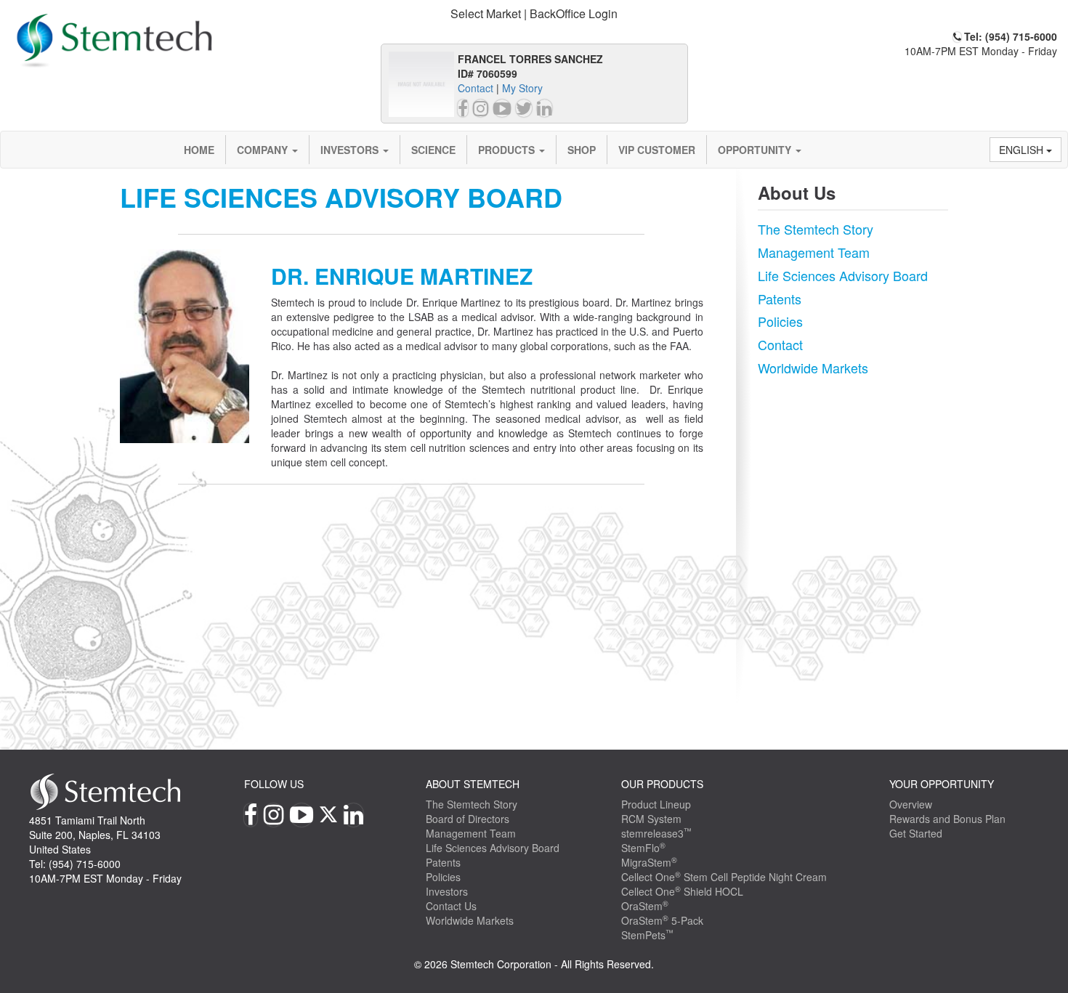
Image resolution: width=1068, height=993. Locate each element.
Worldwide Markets (813, 367)
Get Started (915, 833)
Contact (475, 88)
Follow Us (274, 784)
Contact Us (451, 906)
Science (433, 149)
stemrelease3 (656, 833)
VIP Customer (656, 149)
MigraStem (649, 862)
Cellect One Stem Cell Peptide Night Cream (724, 877)
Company (264, 149)
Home (199, 149)
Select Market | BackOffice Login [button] (534, 13)
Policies (780, 321)
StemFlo (643, 847)
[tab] (534, 14)
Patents (779, 298)
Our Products (662, 784)
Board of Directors (467, 818)
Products (508, 149)
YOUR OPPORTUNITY (941, 784)
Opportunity (756, 149)
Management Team (814, 252)
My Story (522, 88)
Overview (910, 804)
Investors (350, 149)
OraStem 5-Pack (662, 920)
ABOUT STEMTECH (472, 784)
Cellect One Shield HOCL (682, 891)
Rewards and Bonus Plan (947, 818)
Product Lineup (656, 804)
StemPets (647, 935)
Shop (581, 149)
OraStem (644, 906)
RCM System (651, 818)
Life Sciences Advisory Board (843, 275)
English (1022, 149)
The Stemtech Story (815, 228)
